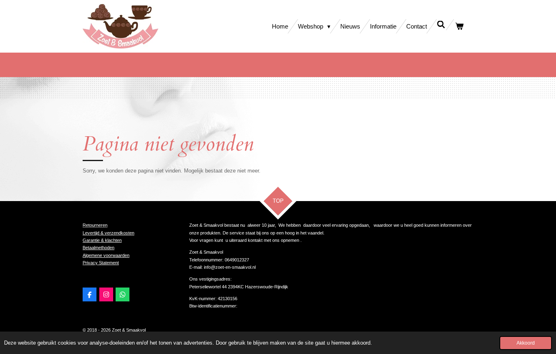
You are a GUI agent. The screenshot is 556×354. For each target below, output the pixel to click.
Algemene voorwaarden (106, 255)
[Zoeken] (441, 24)
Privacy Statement (101, 262)
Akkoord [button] (526, 342)
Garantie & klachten (102, 240)
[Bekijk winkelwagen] (459, 26)
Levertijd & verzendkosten (108, 232)
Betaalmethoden (98, 247)
